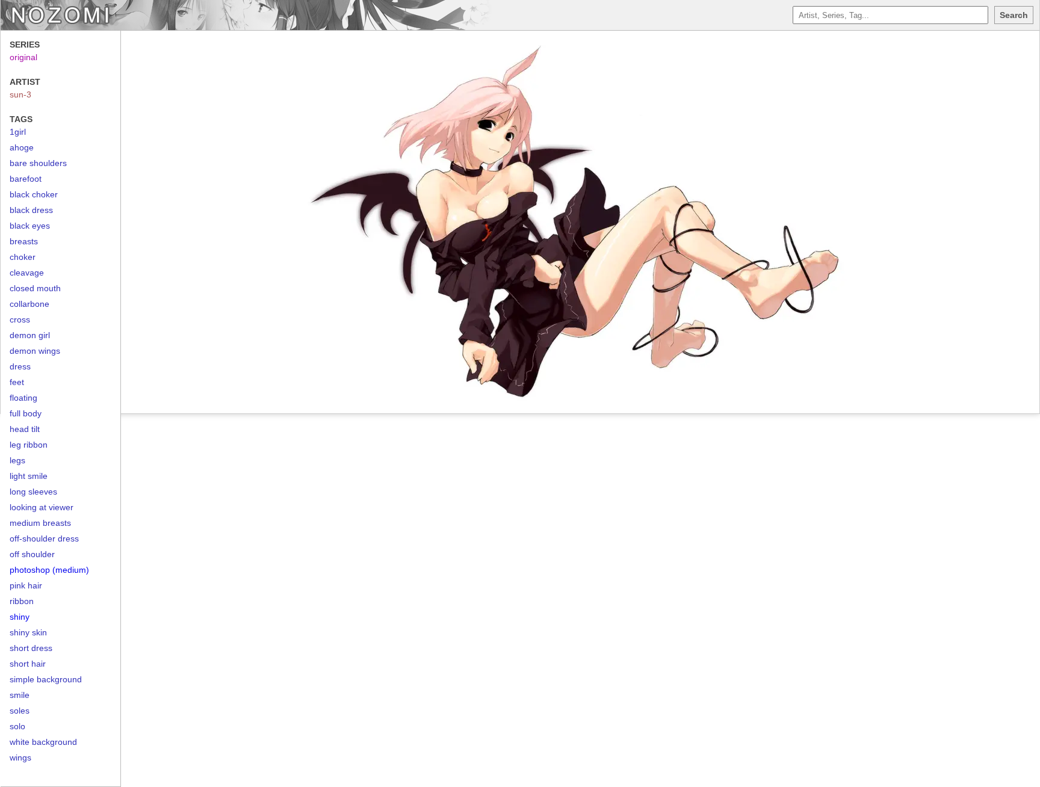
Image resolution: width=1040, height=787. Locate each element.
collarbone (29, 304)
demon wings (35, 351)
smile (19, 695)
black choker (34, 194)
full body (26, 413)
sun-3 (20, 94)
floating (23, 398)
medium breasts (40, 523)
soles (19, 710)
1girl (18, 132)
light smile (29, 476)
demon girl (30, 335)
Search (1014, 15)
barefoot (26, 179)
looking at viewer (41, 507)
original (23, 57)
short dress (31, 648)
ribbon (22, 601)
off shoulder (32, 554)
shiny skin (28, 632)
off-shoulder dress (44, 538)
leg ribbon (29, 444)
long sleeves (33, 491)
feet (17, 382)
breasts (24, 241)
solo (17, 726)
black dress (31, 210)
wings (20, 757)
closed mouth (35, 288)
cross (20, 319)
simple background (46, 679)
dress (20, 366)
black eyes (30, 225)
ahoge (22, 147)
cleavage (27, 272)
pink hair (26, 585)
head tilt (25, 429)
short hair (28, 663)
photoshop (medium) (49, 570)
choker (23, 257)
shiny (19, 617)
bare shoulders (38, 163)
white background (43, 742)
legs (17, 460)
